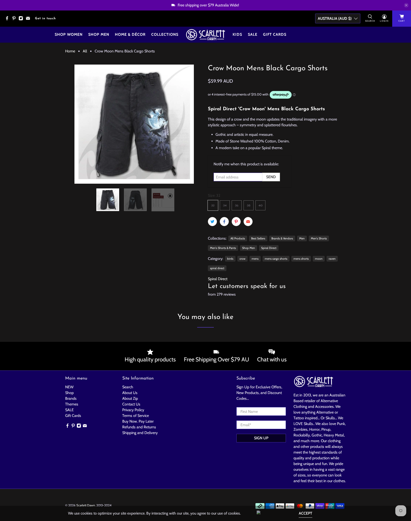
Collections (164, 34)
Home (70, 51)
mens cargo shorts (276, 258)
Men (302, 238)
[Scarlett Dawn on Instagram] (22, 19)
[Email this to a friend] (248, 221)
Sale (252, 34)
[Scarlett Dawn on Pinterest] (15, 19)
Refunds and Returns (139, 427)
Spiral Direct (268, 248)
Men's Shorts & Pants (223, 248)
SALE (69, 410)
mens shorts (301, 258)
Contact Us (131, 404)
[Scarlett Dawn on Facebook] (8, 19)
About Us (129, 392)
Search (127, 387)
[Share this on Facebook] (224, 221)
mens (255, 258)
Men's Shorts (319, 238)
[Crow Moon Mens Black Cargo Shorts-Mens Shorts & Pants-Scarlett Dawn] (134, 124)
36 (236, 205)
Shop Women (69, 34)
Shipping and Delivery (140, 432)
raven (332, 258)
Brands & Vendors (282, 238)
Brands (71, 398)
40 (261, 205)
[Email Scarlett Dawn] (29, 19)
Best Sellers (258, 238)
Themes (71, 404)
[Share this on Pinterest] (236, 221)
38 (248, 205)
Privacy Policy (133, 410)
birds (230, 258)
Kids (237, 34)
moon (319, 258)
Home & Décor (130, 34)
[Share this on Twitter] (212, 221)
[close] (406, 5)
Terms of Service (135, 415)
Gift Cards (274, 34)
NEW (69, 387)
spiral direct (217, 268)
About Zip (130, 398)
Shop (69, 392)
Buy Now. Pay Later (138, 421)
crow (242, 258)
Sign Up (261, 438)
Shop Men (98, 34)
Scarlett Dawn (85, 505)
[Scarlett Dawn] (205, 35)
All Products (237, 238)
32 (213, 205)
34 (225, 205)
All (85, 51)
